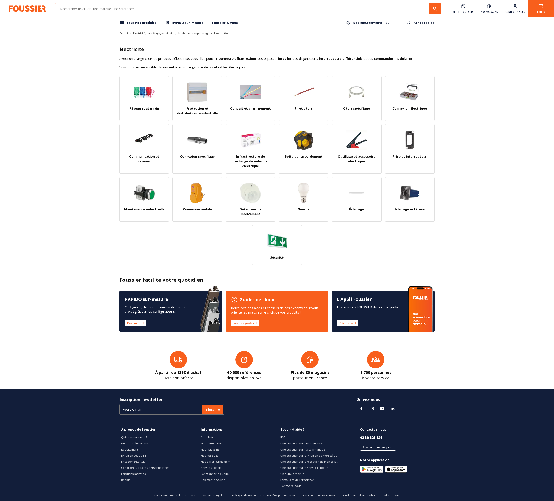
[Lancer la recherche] (435, 8)
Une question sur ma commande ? (302, 449)
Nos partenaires (211, 443)
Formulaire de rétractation (297, 480)
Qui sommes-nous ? (134, 437)
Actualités (207, 437)
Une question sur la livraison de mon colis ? (308, 455)
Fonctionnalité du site (215, 474)
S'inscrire (213, 409)
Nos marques (210, 455)
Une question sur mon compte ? (301, 443)
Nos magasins (210, 449)
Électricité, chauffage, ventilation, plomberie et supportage (171, 33)
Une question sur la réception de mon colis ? (309, 462)
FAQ (283, 437)
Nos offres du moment (215, 462)
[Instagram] (371, 408)
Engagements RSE (133, 462)
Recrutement (129, 449)
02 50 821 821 (371, 437)
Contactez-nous (290, 486)
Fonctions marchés (133, 474)
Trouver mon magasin (378, 447)
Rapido (125, 480)
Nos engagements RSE (371, 22)
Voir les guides (244, 323)
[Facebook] (361, 408)
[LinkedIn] (392, 408)
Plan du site (392, 495)
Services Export (211, 468)
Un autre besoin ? (292, 474)
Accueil (124, 33)
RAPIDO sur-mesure (187, 22)
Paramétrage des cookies (319, 495)
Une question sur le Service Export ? (304, 468)
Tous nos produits (141, 22)
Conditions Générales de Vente (175, 495)
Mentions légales (214, 495)
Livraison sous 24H (133, 455)
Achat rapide (424, 22)
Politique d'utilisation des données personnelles (264, 495)
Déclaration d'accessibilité (360, 495)
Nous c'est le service (134, 443)
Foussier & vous (225, 22)
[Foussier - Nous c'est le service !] (27, 8)
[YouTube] (382, 408)
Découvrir (134, 323)
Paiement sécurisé (213, 480)
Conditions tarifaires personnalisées (145, 468)
